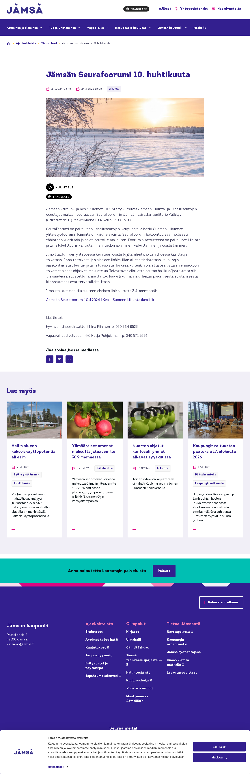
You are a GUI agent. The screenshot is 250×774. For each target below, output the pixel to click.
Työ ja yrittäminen (63, 28)
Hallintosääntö (138, 672)
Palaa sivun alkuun (223, 602)
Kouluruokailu (139, 680)
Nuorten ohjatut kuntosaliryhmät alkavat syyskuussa (152, 451)
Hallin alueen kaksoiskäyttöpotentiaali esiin (33, 451)
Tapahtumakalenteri (103, 676)
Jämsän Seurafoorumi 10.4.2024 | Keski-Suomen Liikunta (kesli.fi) (100, 300)
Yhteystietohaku (194, 9)
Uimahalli (133, 640)
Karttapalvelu (180, 632)
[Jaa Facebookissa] (49, 359)
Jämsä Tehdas (137, 647)
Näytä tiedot (56, 766)
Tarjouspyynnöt (98, 655)
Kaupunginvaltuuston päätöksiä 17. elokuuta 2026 (214, 451)
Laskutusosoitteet (182, 672)
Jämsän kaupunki (170, 28)
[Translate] (136, 9)
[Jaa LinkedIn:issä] (69, 359)
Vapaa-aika (96, 28)
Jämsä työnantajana (184, 652)
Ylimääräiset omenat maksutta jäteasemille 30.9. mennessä (93, 451)
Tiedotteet (49, 43)
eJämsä (165, 9)
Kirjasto (132, 632)
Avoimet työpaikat (101, 640)
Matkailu (199, 28)
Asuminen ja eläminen (22, 28)
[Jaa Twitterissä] (59, 359)
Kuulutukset (97, 647)
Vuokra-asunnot (139, 688)
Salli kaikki (219, 746)
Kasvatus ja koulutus (131, 28)
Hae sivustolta (229, 9)
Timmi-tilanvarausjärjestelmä (144, 660)
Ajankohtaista (26, 43)
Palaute (164, 571)
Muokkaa (217, 757)
